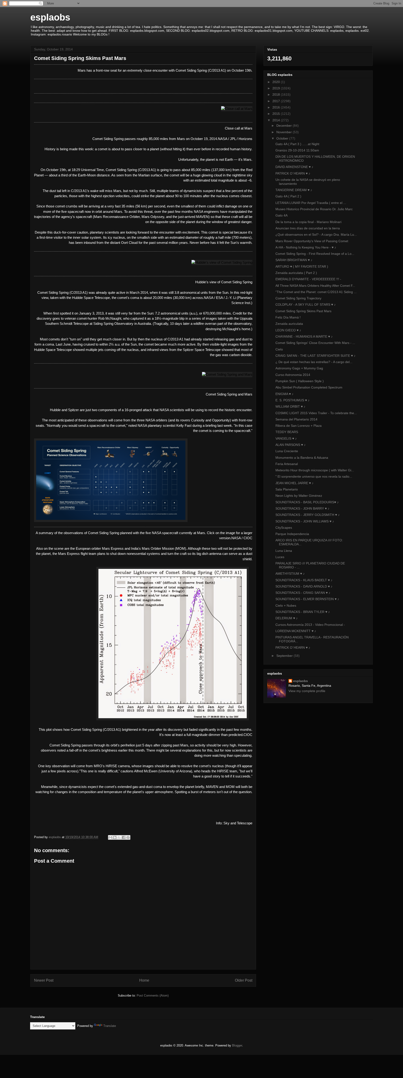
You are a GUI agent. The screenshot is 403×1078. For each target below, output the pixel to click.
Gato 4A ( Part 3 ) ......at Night (297, 144)
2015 (276, 114)
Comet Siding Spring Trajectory (298, 298)
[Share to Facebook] (123, 837)
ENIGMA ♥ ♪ (284, 394)
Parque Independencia (292, 534)
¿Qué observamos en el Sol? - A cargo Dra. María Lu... (316, 234)
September (285, 656)
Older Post (243, 980)
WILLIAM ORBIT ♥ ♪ (290, 406)
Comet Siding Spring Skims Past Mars (303, 311)
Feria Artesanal (286, 464)
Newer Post (43, 980)
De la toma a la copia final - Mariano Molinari (308, 222)
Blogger (237, 1045)
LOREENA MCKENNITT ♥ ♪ (295, 631)
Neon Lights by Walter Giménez (298, 495)
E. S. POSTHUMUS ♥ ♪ (292, 400)
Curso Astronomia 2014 (292, 375)
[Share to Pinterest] (128, 837)
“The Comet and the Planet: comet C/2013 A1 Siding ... (316, 292)
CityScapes (283, 527)
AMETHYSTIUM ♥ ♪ (290, 573)
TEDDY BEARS (286, 432)
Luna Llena (283, 551)
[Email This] (110, 837)
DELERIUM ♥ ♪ (286, 618)
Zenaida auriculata (289, 324)
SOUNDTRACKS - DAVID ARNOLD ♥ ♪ (303, 586)
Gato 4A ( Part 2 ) (288, 196)
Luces (279, 557)
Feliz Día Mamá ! (288, 317)
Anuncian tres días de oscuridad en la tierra (307, 228)
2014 (276, 120)
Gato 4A (281, 215)
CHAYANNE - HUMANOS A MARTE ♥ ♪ (304, 336)
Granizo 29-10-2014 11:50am (297, 150)
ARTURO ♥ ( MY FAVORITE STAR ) (301, 266)
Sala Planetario (286, 489)
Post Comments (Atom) (153, 995)
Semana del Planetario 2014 (296, 419)
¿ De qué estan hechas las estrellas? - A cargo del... (313, 362)
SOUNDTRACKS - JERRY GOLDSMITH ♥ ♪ (307, 515)
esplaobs (50, 17)
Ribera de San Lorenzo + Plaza (298, 425)
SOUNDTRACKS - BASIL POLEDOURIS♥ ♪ (307, 502)
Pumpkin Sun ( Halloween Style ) (299, 381)
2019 (276, 88)
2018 (276, 94)
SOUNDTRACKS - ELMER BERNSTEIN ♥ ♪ (307, 599)
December (284, 125)
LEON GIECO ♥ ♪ (288, 330)
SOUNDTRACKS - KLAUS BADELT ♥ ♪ (303, 580)
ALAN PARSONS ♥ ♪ (290, 445)
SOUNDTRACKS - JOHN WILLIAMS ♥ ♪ (304, 521)
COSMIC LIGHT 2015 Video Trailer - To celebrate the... (316, 413)
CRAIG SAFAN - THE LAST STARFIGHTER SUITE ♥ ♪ (315, 355)
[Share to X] (119, 837)
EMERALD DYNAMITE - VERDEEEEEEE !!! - (308, 279)
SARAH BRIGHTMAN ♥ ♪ (293, 260)
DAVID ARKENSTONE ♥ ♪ (294, 167)
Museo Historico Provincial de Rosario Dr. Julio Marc (314, 209)
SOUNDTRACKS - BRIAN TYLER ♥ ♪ (302, 612)
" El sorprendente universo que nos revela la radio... (313, 476)
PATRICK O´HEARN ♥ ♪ (292, 173)
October (282, 138)
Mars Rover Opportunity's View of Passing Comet (311, 241)
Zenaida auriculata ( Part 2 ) (296, 273)
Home (144, 980)
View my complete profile (306, 691)
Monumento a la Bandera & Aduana (301, 457)
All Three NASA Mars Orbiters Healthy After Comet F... (315, 285)
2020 (276, 82)
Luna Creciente (286, 451)
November (284, 132)
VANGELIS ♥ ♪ (286, 438)
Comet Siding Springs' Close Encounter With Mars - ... (315, 343)
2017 (276, 101)
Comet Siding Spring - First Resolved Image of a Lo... (314, 254)
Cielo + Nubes (285, 605)
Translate (109, 1026)
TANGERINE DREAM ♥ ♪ (293, 190)
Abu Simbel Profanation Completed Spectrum (308, 387)
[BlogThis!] (114, 837)
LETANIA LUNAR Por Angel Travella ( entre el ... (310, 203)
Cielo (279, 349)
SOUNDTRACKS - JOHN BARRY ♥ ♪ (302, 508)
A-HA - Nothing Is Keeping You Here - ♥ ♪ (305, 247)
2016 (276, 107)
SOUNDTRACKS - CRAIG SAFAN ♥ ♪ (302, 593)
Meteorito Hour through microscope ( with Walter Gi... (314, 470)
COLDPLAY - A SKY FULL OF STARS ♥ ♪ (305, 304)
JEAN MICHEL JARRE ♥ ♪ (294, 483)
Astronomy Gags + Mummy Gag (299, 368)
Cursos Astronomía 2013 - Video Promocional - (310, 624)
